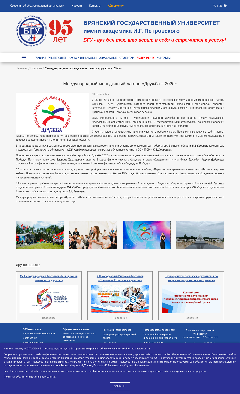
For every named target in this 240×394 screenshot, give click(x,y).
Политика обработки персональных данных (30, 376)
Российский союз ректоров (117, 329)
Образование (108, 58)
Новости (77, 5)
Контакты (94, 5)
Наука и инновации (83, 58)
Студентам (126, 58)
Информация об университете (39, 333)
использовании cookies (117, 348)
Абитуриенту (145, 58)
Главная (40, 58)
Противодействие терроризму (159, 329)
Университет (57, 58)
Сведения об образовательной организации (37, 5)
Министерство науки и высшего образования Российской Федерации (79, 337)
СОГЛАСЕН (120, 386)
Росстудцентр (110, 342)
